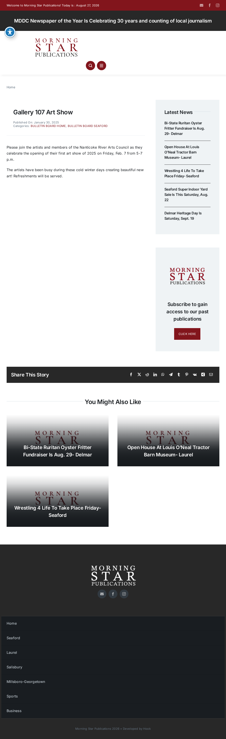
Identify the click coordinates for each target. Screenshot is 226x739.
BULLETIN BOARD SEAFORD (87, 126)
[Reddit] (147, 375)
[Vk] (195, 375)
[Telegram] (171, 375)
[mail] (201, 5)
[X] (139, 375)
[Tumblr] (179, 375)
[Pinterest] (187, 375)
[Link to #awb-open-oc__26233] (90, 65)
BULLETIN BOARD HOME (48, 126)
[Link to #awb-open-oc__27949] (101, 65)
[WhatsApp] (163, 375)
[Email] (211, 375)
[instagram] (217, 5)
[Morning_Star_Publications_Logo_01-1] (57, 39)
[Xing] (203, 375)
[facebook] (209, 5)
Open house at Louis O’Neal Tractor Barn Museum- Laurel (181, 152)
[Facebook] (131, 375)
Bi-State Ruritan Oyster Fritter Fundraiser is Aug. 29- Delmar (184, 128)
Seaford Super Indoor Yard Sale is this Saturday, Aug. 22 (186, 194)
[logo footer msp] (113, 564)
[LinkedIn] (155, 375)
